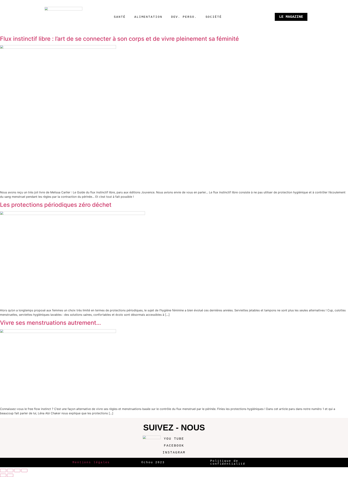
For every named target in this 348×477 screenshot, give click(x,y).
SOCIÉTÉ (214, 17)
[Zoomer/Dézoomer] (3, 470)
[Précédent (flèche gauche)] (3, 475)
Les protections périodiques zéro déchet (55, 204)
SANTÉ (120, 17)
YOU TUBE (174, 439)
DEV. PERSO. (184, 17)
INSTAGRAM (174, 452)
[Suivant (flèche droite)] (10, 475)
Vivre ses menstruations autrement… (50, 322)
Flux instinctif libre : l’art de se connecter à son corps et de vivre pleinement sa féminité (119, 38)
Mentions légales (91, 462)
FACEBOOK (174, 445)
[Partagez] (17, 470)
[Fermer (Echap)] (24, 470)
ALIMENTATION (148, 17)
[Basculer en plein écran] (10, 470)
